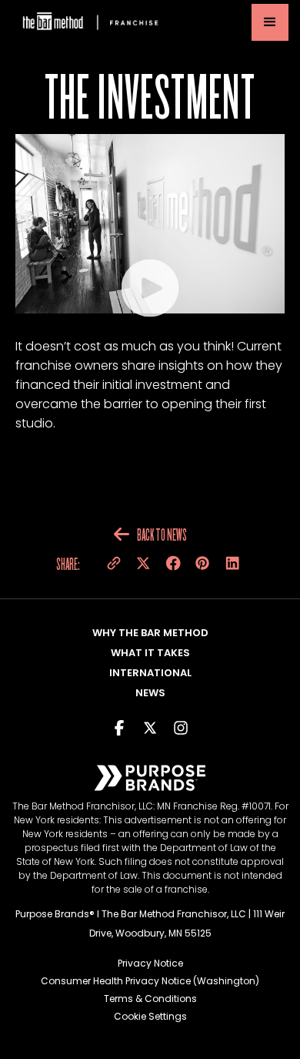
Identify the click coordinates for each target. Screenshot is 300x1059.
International (150, 672)
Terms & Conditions (150, 998)
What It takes (150, 652)
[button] (270, 22)
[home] (88, 23)
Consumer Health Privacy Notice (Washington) (150, 980)
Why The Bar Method (150, 632)
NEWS (150, 692)
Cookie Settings (150, 1016)
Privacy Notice (150, 963)
